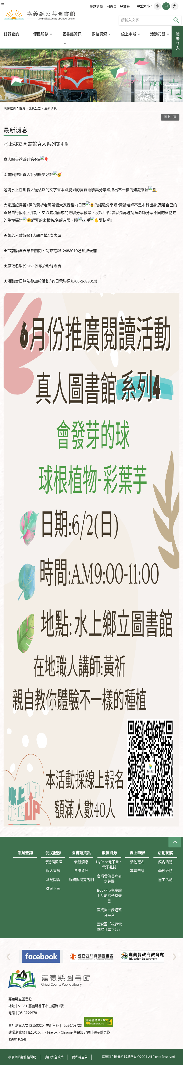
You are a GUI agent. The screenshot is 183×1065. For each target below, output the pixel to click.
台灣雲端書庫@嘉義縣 (109, 879)
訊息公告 (35, 108)
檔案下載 (53, 888)
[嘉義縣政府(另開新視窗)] (142, 956)
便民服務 (40, 34)
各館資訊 (81, 871)
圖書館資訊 (71, 34)
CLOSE (174, 842)
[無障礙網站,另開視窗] (98, 1025)
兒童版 (125, 6)
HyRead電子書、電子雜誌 (109, 864)
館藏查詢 (11, 34)
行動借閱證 (53, 862)
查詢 (176, 20)
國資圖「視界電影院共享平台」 (109, 927)
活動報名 (137, 862)
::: (2, 4)
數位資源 (99, 34)
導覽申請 (137, 871)
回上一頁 (170, 117)
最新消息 (50, 108)
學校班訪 (165, 871)
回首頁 (112, 6)
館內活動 (165, 862)
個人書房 (53, 871)
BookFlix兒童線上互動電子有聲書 (109, 896)
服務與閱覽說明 (81, 880)
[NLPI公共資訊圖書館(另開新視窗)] (41, 956)
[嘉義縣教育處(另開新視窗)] (91, 956)
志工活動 (165, 880)
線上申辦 (128, 34)
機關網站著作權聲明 (22, 1057)
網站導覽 (96, 6)
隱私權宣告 (80, 1057)
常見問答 (53, 880)
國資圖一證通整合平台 (109, 912)
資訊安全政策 (54, 1057)
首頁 (22, 108)
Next (174, 957)
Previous (8, 957)
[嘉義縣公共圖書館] (37, 17)
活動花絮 (157, 34)
